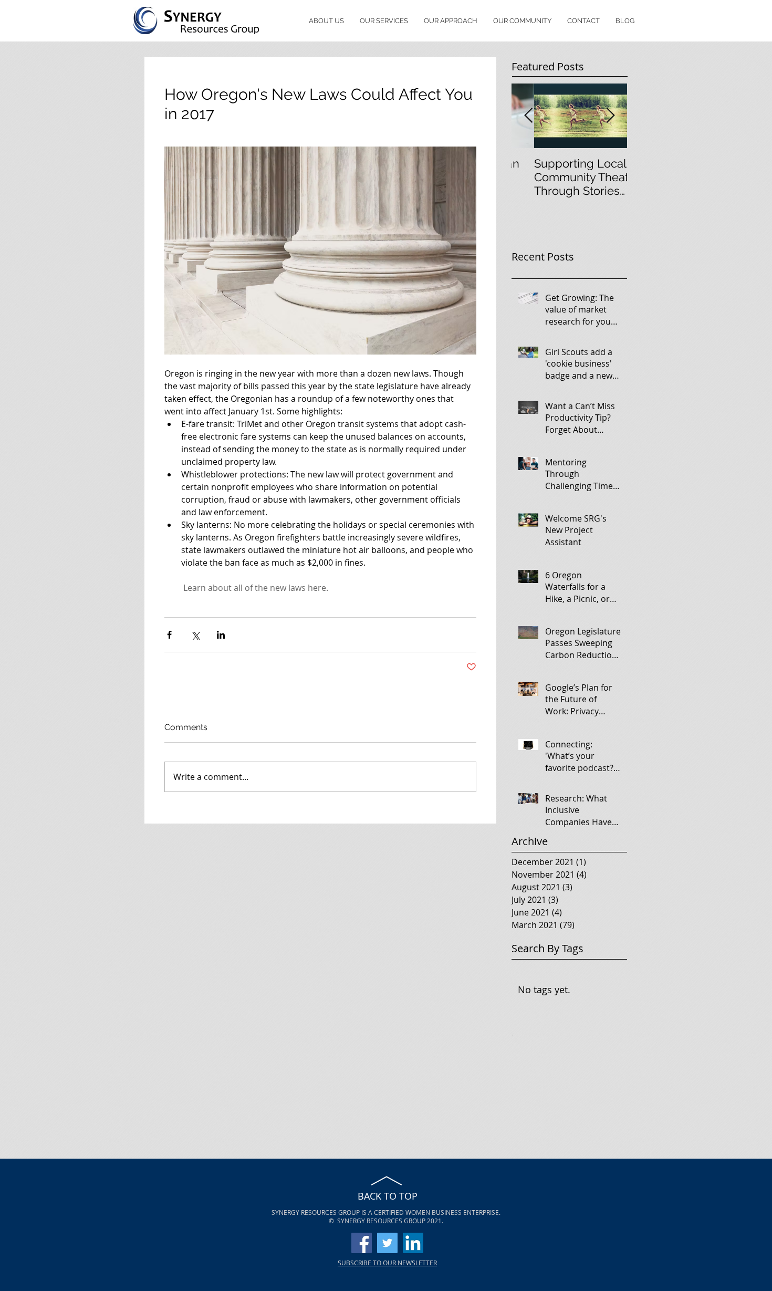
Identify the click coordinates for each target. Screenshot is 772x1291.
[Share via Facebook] (169, 635)
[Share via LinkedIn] (221, 635)
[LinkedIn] (413, 1243)
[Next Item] (610, 116)
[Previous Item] (528, 116)
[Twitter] (387, 1243)
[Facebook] (361, 1243)
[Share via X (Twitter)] (195, 635)
